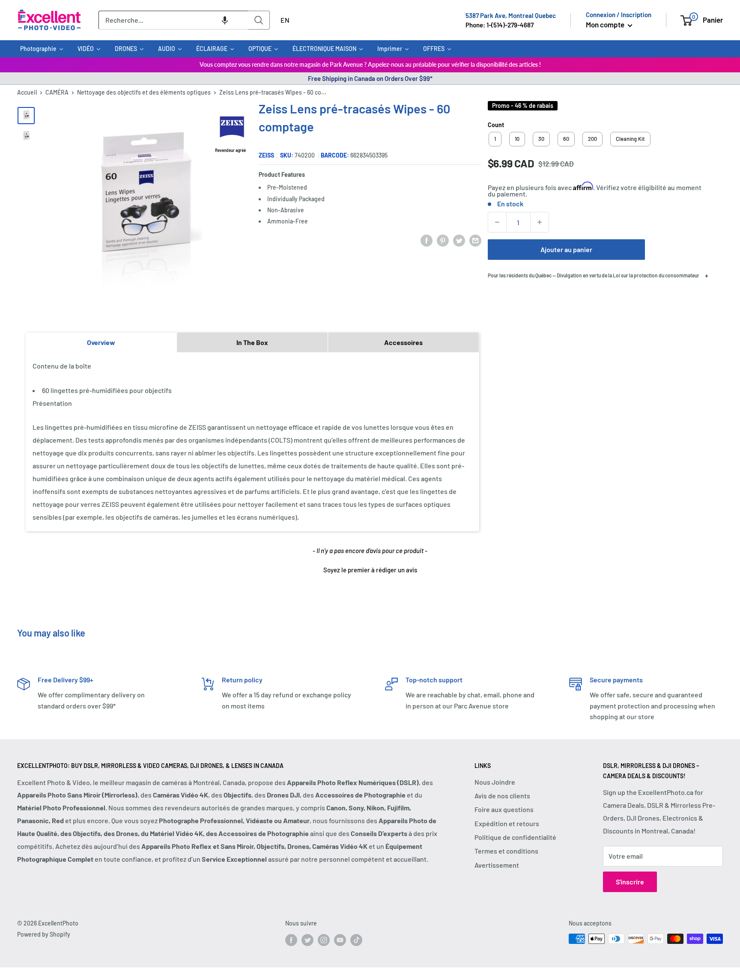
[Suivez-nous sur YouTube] (340, 940)
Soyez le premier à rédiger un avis (370, 570)
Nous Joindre (494, 782)
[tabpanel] (252, 441)
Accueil (27, 92)
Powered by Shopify (43, 934)
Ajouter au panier (566, 249)
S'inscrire (630, 882)
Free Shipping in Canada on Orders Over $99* (370, 78)
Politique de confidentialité (515, 837)
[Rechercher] (259, 20)
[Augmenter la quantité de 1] (540, 222)
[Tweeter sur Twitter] (459, 240)
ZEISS (266, 155)
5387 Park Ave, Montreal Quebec (510, 15)
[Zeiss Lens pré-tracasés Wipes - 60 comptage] (26, 115)
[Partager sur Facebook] (427, 240)
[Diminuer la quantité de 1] (497, 222)
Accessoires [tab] (403, 342)
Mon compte (606, 24)
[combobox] (173, 20)
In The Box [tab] (252, 342)
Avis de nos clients (502, 796)
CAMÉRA (57, 92)
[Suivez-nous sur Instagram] (324, 940)
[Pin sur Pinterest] (443, 240)
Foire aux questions (504, 809)
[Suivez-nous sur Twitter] (307, 940)
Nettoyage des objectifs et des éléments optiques (144, 92)
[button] (225, 20)
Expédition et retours (506, 823)
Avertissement (496, 865)
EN (284, 20)
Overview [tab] (101, 342)
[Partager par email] (475, 240)
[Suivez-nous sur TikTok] (356, 940)
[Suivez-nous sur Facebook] (291, 940)
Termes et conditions (506, 851)
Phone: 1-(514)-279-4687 (499, 25)
